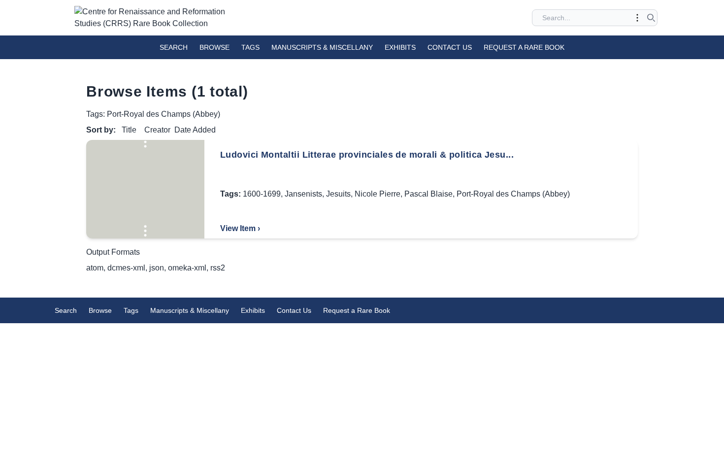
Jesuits (338, 194)
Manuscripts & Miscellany (322, 47)
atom (94, 268)
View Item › (240, 228)
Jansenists (303, 194)
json (156, 268)
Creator (157, 130)
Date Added (195, 130)
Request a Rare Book (524, 47)
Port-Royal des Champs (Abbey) (513, 194)
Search (174, 47)
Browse (214, 47)
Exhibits (400, 47)
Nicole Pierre (377, 194)
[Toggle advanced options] (637, 18)
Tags (250, 47)
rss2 (217, 268)
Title (129, 130)
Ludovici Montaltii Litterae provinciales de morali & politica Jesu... (367, 155)
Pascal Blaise (428, 194)
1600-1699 (262, 194)
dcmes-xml (126, 268)
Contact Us (450, 47)
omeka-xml (187, 268)
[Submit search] (651, 18)
